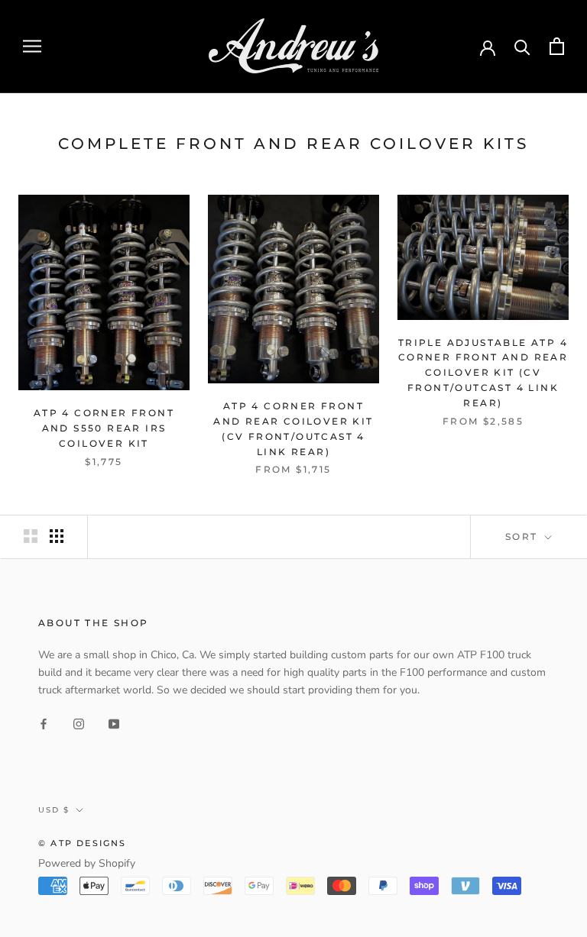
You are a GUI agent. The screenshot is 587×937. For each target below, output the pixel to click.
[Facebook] (43, 723)
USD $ (54, 810)
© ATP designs (82, 843)
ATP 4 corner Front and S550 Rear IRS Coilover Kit (104, 428)
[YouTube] (114, 723)
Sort (523, 536)
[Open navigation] (32, 46)
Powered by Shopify (86, 863)
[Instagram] (78, 723)
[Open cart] (557, 46)
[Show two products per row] (30, 536)
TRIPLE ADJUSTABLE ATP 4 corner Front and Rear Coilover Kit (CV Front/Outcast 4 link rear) (483, 373)
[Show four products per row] (56, 536)
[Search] (522, 46)
